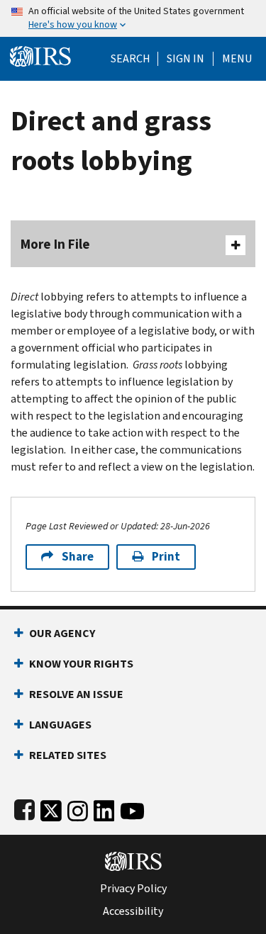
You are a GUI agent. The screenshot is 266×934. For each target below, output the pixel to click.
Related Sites (67, 755)
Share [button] (78, 556)
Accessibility (133, 911)
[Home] (40, 54)
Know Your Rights (81, 663)
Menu (237, 59)
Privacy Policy (133, 889)
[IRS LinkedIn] (104, 808)
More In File (55, 244)
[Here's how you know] (133, 18)
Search (130, 59)
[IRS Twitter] (51, 808)
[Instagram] (77, 808)
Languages (60, 724)
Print (166, 556)
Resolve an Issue (76, 694)
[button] (185, 59)
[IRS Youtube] (132, 808)
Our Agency (62, 633)
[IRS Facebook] (24, 808)
